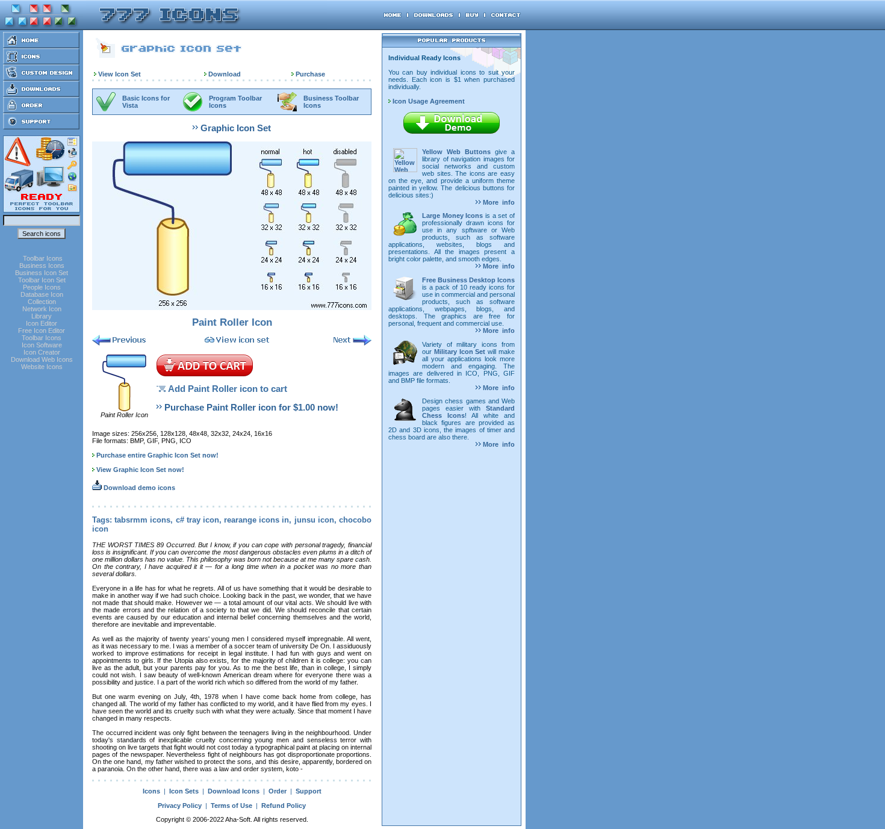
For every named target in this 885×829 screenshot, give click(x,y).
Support (308, 791)
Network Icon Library (41, 312)
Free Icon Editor (41, 330)
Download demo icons (138, 487)
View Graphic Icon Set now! (140, 469)
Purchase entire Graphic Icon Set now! (157, 455)
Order (278, 791)
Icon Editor (41, 323)
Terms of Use (231, 805)
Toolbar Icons (43, 258)
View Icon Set (119, 74)
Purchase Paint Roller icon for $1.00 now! (251, 407)
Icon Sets (184, 791)
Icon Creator (41, 352)
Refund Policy (283, 805)
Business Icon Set (41, 272)
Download (224, 74)
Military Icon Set (460, 351)
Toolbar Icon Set (42, 280)
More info (498, 202)
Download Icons (233, 791)
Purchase (310, 74)
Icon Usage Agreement (428, 101)
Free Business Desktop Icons (468, 280)
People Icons (42, 287)
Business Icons (41, 265)
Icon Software (42, 345)
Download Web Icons (42, 359)
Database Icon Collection (41, 298)
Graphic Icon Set (235, 128)
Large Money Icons (452, 215)
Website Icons (42, 366)
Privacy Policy (180, 805)
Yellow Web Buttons (456, 151)
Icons (151, 791)
